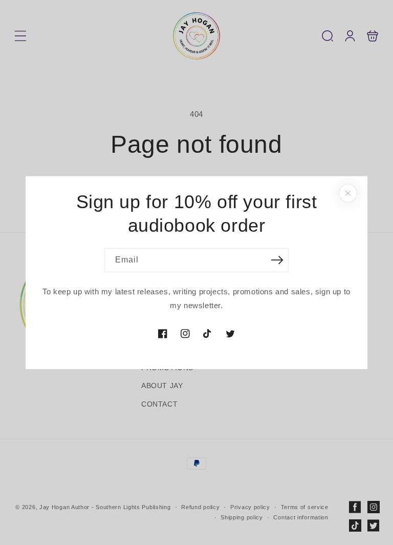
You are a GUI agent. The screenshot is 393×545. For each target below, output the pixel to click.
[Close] (348, 193)
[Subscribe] (277, 260)
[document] (196, 272)
